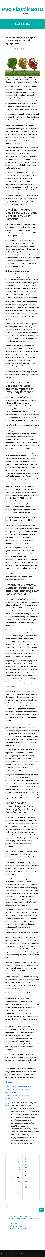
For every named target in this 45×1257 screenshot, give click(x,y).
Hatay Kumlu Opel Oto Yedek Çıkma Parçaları (18, 1179)
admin (11, 49)
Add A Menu (22, 24)
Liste (9, 1221)
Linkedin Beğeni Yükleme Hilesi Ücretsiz (23, 1219)
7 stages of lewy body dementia (18, 1086)
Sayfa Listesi (12, 1223)
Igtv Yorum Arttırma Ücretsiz (19, 1216)
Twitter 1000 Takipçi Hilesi (18, 1228)
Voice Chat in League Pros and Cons (26, 1174)
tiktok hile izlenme (15, 1226)
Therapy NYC (10, 1082)
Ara (6, 1206)
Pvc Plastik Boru (22, 9)
